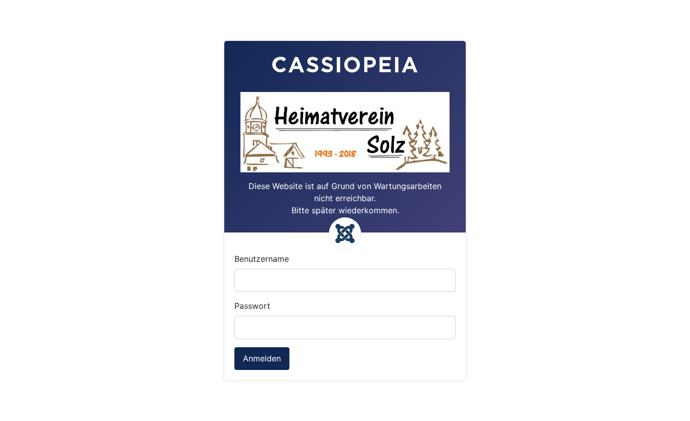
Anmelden (262, 358)
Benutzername (261, 259)
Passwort (252, 306)
